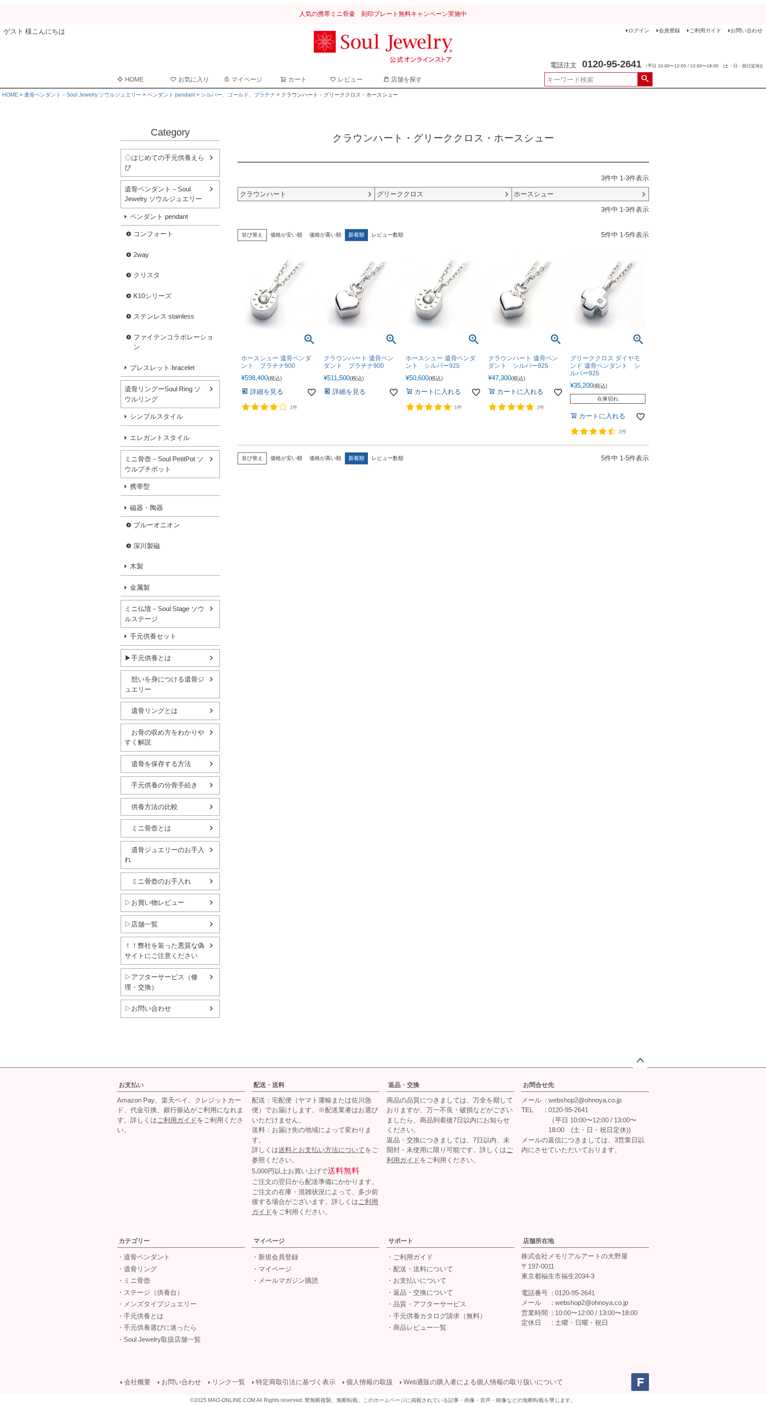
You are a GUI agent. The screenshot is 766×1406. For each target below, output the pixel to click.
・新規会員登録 (275, 1257)
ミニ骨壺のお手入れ (158, 881)
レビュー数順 (387, 235)
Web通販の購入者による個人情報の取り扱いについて (483, 1382)
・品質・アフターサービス (426, 1304)
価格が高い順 (325, 235)
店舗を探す (406, 79)
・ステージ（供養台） (150, 1292)
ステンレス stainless (163, 316)
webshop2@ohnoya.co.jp (584, 1100)
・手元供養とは (140, 1316)
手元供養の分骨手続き (161, 785)
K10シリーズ (152, 296)
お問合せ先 (538, 1084)
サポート (400, 1240)
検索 (644, 79)
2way (141, 254)
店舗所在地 (538, 1240)
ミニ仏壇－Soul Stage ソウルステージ (164, 614)
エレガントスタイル (160, 437)
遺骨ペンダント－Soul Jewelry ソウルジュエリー (82, 95)
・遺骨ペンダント (143, 1257)
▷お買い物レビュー (154, 902)
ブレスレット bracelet (162, 367)
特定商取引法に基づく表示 (296, 1382)
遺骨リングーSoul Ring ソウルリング (163, 394)
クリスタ (146, 275)
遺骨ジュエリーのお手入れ (164, 855)
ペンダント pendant (171, 95)
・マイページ (272, 1269)
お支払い (131, 1084)
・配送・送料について (420, 1269)
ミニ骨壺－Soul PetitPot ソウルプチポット (164, 464)
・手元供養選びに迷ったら (157, 1327)
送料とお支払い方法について (321, 1149)
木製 (136, 566)
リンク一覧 (228, 1382)
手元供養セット (153, 636)
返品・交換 (403, 1084)
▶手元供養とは (148, 658)
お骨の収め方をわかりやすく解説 (164, 737)
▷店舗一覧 (141, 924)
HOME (134, 79)
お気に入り (193, 79)
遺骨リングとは (151, 710)
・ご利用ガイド (410, 1257)
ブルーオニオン (156, 525)
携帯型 (140, 486)
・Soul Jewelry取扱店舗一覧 (159, 1339)
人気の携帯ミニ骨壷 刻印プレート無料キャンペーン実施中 (383, 13)
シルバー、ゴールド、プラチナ (238, 95)
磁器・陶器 (146, 507)
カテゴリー (134, 1240)
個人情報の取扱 (369, 1382)
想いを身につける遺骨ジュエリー (164, 684)
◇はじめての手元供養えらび (164, 162)
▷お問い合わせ (148, 1008)
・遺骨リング (137, 1269)
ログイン (638, 30)
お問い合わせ (746, 30)
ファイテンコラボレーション (173, 342)
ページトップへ (640, 1061)
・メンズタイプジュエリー (157, 1304)
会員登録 (669, 30)
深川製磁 (146, 545)
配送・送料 (269, 1084)
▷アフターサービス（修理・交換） (161, 982)
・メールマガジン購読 (285, 1280)
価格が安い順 (286, 235)
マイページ (246, 79)
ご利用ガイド (705, 30)
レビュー (350, 79)
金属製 (140, 587)
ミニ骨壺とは (148, 828)
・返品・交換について (420, 1292)
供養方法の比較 (151, 806)
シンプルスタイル (156, 416)
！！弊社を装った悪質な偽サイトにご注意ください (164, 950)
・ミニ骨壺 (133, 1280)
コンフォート (153, 234)
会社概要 (137, 1382)
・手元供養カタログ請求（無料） (436, 1316)
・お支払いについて (416, 1280)
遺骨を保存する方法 (158, 763)
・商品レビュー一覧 (416, 1327)
